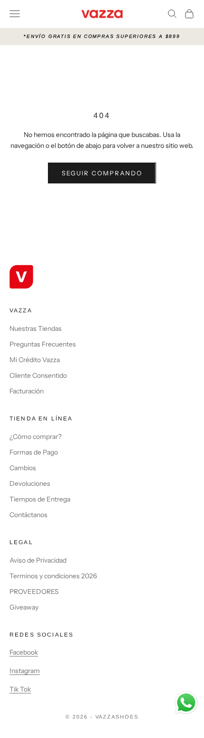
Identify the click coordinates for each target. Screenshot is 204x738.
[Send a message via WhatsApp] (186, 703)
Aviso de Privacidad (37, 560)
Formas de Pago (33, 452)
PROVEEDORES (34, 591)
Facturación (26, 391)
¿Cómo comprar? (35, 436)
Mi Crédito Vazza (34, 359)
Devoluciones (29, 483)
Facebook (23, 652)
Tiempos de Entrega (39, 499)
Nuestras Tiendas (35, 328)
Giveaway (23, 607)
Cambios (22, 468)
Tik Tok (20, 689)
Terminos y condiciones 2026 (53, 576)
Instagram (24, 670)
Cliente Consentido (38, 375)
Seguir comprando (102, 173)
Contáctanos (28, 514)
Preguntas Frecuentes (42, 344)
